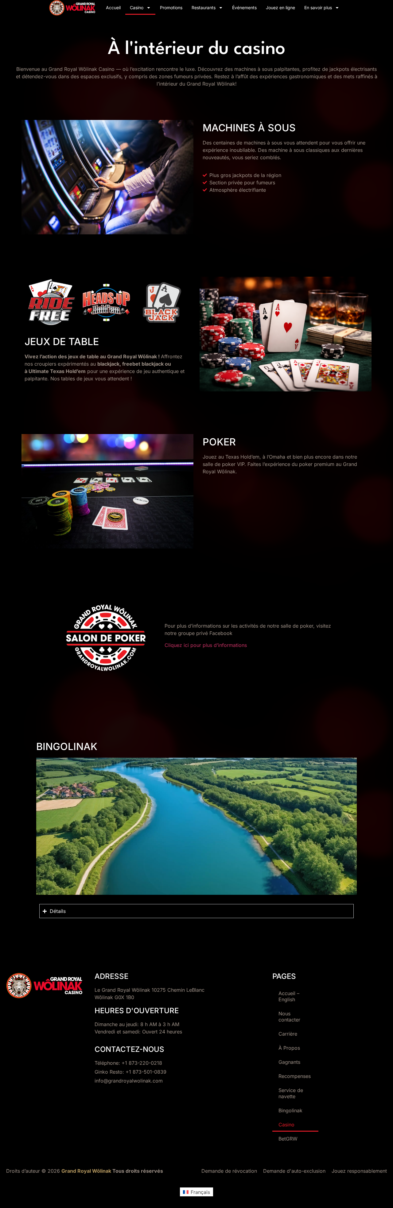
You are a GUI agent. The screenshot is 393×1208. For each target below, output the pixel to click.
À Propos (289, 1048)
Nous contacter (289, 1016)
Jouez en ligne (280, 7)
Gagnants (289, 1062)
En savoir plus (318, 7)
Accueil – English (288, 996)
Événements (244, 7)
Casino (136, 7)
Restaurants (204, 7)
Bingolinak (290, 1110)
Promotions (171, 7)
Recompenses (294, 1076)
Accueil (113, 7)
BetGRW (288, 1139)
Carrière (287, 1034)
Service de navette (290, 1093)
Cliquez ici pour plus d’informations (206, 645)
